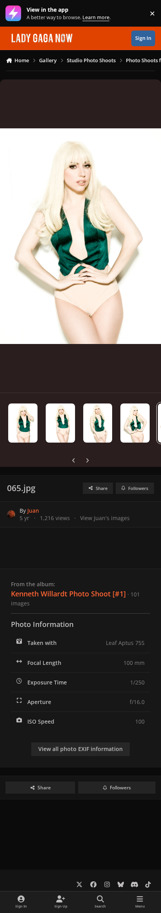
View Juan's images (105, 518)
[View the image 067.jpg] (98, 423)
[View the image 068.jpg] (60, 423)
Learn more (15, 13)
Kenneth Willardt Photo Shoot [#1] (68, 593)
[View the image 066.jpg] (135, 423)
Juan (33, 510)
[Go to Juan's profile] (11, 514)
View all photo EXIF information (80, 749)
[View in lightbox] (80, 236)
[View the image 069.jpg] (23, 423)
